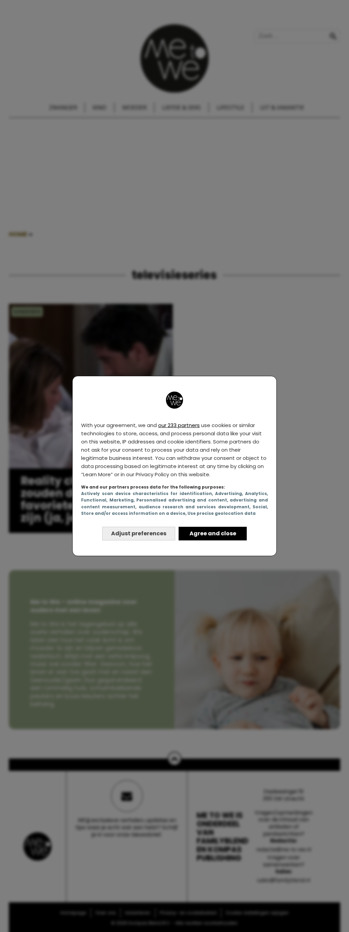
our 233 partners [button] (179, 425)
